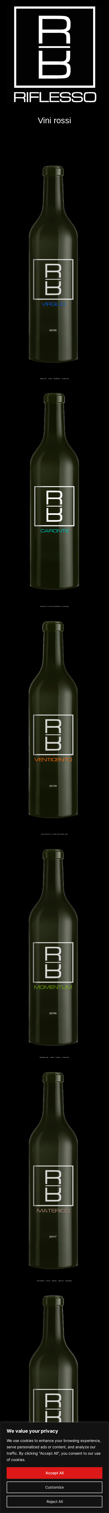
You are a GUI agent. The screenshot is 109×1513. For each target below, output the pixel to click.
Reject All (55, 1501)
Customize (54, 1487)
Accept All (54, 1473)
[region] (54, 1467)
